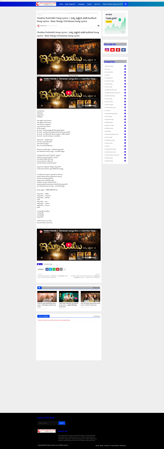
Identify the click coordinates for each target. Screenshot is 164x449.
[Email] (61, 269)
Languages (81, 4)
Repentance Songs (115, 140)
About (101, 445)
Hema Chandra (115, 104)
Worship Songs (116, 161)
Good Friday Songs (116, 95)
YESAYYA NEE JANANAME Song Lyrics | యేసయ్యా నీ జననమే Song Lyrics (46, 304)
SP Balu (116, 146)
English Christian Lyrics (116, 90)
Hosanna (116, 110)
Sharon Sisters (116, 143)
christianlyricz (115, 78)
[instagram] (107, 50)
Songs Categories (70, 4)
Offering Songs (115, 128)
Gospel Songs (116, 98)
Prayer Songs (116, 137)
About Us (97, 4)
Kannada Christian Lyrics (116, 113)
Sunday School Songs (115, 149)
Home (61, 4)
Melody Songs (116, 122)
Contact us (107, 445)
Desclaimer (122, 445)
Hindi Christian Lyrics (116, 107)
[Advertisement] (69, 375)
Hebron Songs (116, 101)
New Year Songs (116, 125)
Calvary (116, 75)
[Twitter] (50, 269)
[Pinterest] (57, 269)
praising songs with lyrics (116, 134)
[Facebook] (47, 269)
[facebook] (123, 50)
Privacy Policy (115, 445)
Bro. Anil (115, 69)
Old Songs (116, 131)
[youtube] (112, 50)
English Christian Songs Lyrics (116, 92)
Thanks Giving (115, 158)
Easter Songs (115, 87)
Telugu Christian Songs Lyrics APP (113, 4)
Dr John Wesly (116, 84)
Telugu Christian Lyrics (53, 445)
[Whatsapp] (54, 269)
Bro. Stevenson (116, 72)
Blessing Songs (115, 66)
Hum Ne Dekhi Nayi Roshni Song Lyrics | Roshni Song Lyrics (90, 304)
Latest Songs (116, 116)
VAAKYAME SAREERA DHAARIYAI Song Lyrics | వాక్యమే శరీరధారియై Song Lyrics (68, 304)
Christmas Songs (45, 13)
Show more (96, 288)
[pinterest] (118, 50)
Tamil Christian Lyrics (116, 152)
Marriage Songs (116, 119)
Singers (89, 4)
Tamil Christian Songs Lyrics (116, 155)
